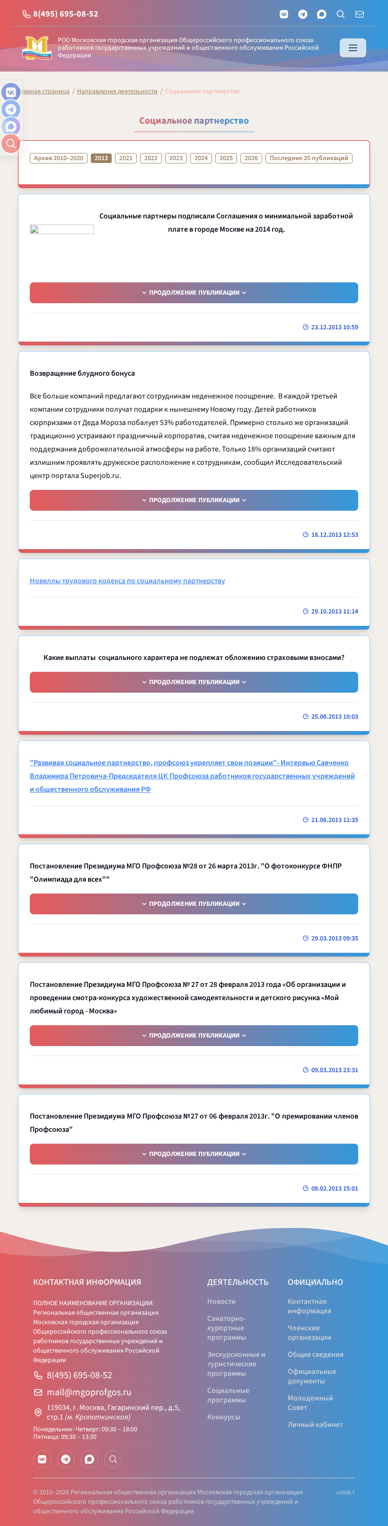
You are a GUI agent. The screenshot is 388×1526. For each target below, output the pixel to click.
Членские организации (309, 1333)
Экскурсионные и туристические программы (236, 1364)
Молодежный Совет (310, 1403)
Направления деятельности (117, 91)
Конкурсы (223, 1417)
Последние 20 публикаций (309, 158)
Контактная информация (309, 1306)
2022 (151, 158)
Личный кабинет (315, 1424)
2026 (251, 158)
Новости (221, 1301)
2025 (226, 158)
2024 (201, 158)
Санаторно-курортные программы (226, 1328)
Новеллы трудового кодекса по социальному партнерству (127, 581)
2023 (176, 158)
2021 (125, 158)
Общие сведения (316, 1354)
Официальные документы (312, 1376)
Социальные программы (228, 1395)
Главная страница (44, 91)
